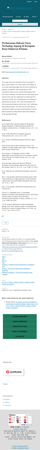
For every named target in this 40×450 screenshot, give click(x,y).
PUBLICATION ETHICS (20, 326)
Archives (26, 17)
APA (3, 259)
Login (35, 1)
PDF (6, 223)
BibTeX (4, 261)
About (34, 17)
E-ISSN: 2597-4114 (20, 429)
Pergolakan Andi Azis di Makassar (26, 302)
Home (3, 29)
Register (29, 1)
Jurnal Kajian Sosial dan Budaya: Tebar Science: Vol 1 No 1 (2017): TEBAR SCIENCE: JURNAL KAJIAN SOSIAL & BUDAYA (22, 306)
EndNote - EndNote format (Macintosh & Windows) (18, 265)
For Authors (6, 402)
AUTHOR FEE (20, 336)
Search (20, 24)
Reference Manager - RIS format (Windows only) (17, 272)
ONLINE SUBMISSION (20, 321)
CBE (3, 263)
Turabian (4, 274)
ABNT (4, 257)
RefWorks (5, 270)
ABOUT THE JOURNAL (20, 331)
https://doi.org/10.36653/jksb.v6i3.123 (17, 72)
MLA (3, 266)
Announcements (8, 17)
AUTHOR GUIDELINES (20, 316)
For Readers (6, 399)
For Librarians (7, 405)
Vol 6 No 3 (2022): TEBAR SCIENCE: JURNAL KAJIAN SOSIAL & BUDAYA (18, 32)
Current (18, 17)
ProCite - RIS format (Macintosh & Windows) (16, 268)
